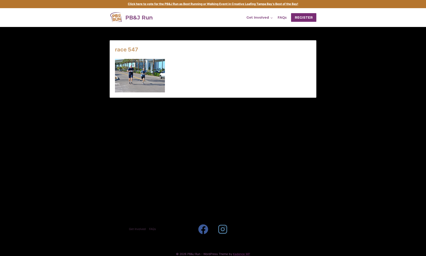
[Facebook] (203, 229)
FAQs (152, 229)
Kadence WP (241, 254)
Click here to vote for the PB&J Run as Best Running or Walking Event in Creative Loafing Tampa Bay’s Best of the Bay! (213, 4)
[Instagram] (222, 229)
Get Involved (137, 229)
